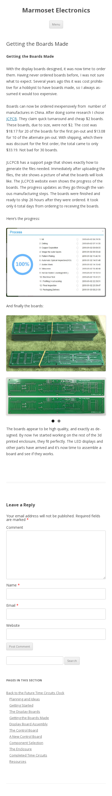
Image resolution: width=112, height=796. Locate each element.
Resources (17, 761)
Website (13, 625)
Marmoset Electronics (56, 10)
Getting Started (21, 705)
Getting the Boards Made (29, 717)
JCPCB (11, 118)
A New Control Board (25, 736)
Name (13, 585)
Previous (13, 395)
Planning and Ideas (24, 699)
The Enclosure (20, 749)
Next (99, 395)
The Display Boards (24, 711)
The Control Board (23, 730)
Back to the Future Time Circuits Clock (35, 692)
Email (12, 605)
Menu (56, 24)
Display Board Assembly (28, 724)
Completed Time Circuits (28, 755)
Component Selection (26, 742)
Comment (14, 527)
